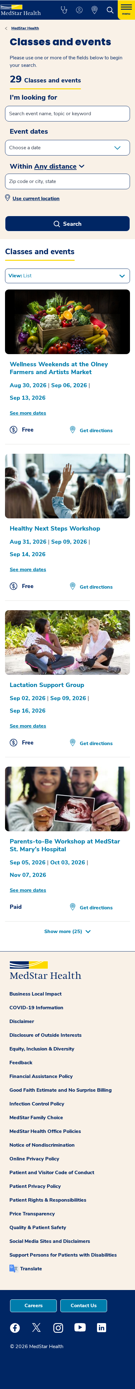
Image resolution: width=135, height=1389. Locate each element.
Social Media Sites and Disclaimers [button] (49, 1241)
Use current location (36, 198)
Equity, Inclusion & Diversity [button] (41, 1048)
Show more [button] (63, 931)
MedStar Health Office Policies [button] (45, 1131)
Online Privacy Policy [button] (34, 1158)
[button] (64, 10)
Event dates (29, 131)
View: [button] (19, 275)
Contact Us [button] (84, 1305)
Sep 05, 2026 (28, 862)
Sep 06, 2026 (69, 385)
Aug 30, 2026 (28, 385)
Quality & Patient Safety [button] (37, 1227)
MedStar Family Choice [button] (36, 1117)
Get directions (95, 430)
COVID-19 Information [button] (36, 1007)
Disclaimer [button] (21, 1021)
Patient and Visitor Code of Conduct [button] (51, 1172)
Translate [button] (31, 1268)
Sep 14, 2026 (28, 554)
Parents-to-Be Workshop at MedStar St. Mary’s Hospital (65, 845)
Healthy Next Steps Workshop (55, 528)
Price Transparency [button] (32, 1213)
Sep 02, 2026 (28, 698)
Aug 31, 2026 (28, 542)
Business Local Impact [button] (35, 994)
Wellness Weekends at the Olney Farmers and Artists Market (59, 368)
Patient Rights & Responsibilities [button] (47, 1200)
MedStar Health (25, 28)
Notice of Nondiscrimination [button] (42, 1145)
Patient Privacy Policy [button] (35, 1186)
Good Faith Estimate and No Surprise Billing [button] (60, 1090)
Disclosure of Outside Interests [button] (45, 1035)
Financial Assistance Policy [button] (41, 1076)
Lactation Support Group (47, 685)
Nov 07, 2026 (28, 875)
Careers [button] (33, 1305)
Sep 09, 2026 (69, 542)
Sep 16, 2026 (28, 710)
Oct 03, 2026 (67, 862)
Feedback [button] (20, 1062)
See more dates (28, 413)
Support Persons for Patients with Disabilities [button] (63, 1255)
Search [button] (72, 224)
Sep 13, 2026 (28, 398)
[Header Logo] (23, 7)
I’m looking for (33, 97)
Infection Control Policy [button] (36, 1103)
